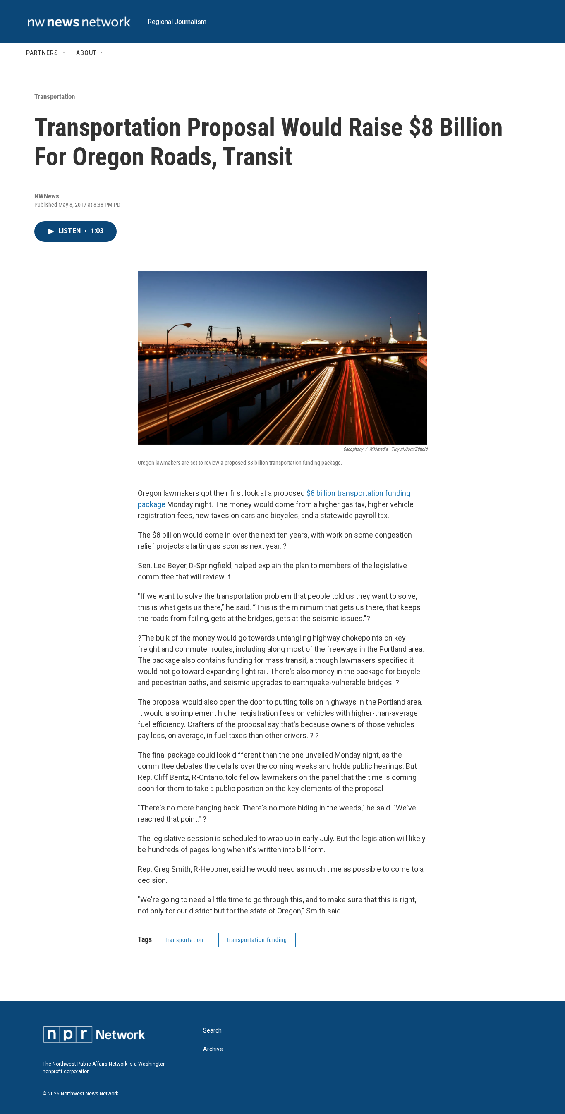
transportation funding (257, 940)
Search (212, 1031)
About (86, 53)
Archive (213, 1049)
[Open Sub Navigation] (64, 53)
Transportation (54, 96)
